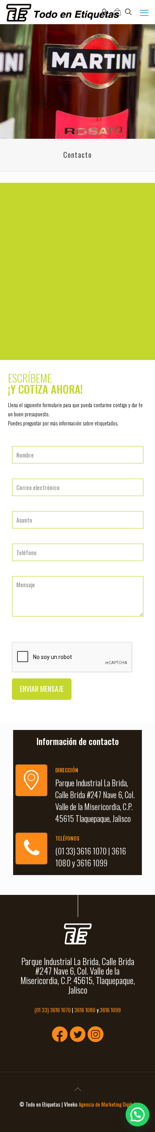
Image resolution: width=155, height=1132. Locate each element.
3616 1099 (92, 863)
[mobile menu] (144, 12)
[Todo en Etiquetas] (62, 12)
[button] (137, 1114)
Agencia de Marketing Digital (107, 1104)
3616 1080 (84, 1010)
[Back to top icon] (77, 1088)
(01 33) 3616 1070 (81, 851)
